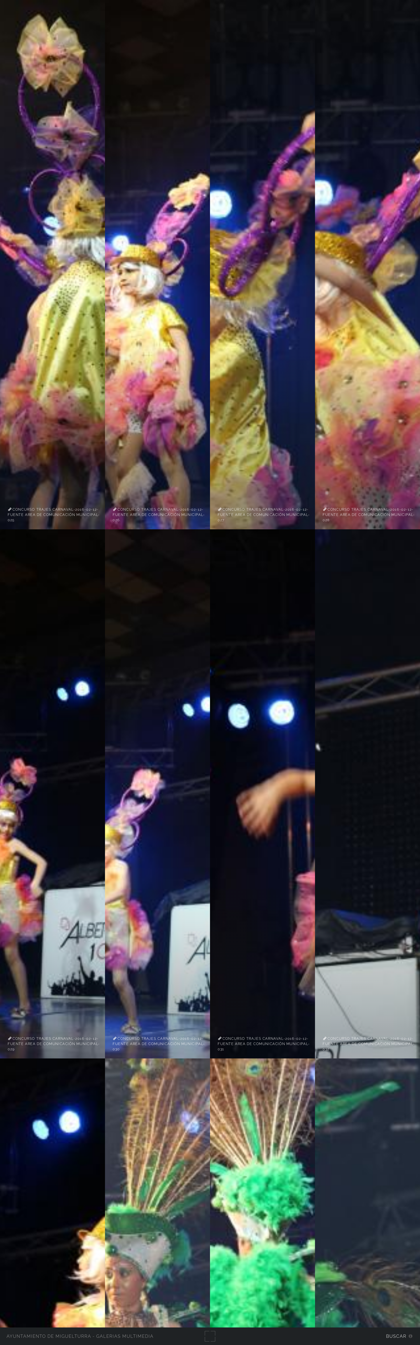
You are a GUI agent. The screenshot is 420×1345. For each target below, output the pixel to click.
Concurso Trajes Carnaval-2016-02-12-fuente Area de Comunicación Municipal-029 (54, 1044)
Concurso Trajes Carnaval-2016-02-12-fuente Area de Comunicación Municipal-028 (369, 514)
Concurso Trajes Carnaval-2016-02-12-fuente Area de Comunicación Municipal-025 (54, 514)
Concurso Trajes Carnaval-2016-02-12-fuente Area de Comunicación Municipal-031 (264, 1044)
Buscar (396, 1336)
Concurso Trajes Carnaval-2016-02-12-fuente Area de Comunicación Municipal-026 (159, 514)
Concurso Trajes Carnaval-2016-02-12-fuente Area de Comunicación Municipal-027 (264, 514)
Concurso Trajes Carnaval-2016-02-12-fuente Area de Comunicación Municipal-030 (159, 1044)
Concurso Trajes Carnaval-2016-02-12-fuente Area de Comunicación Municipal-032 (369, 1044)
